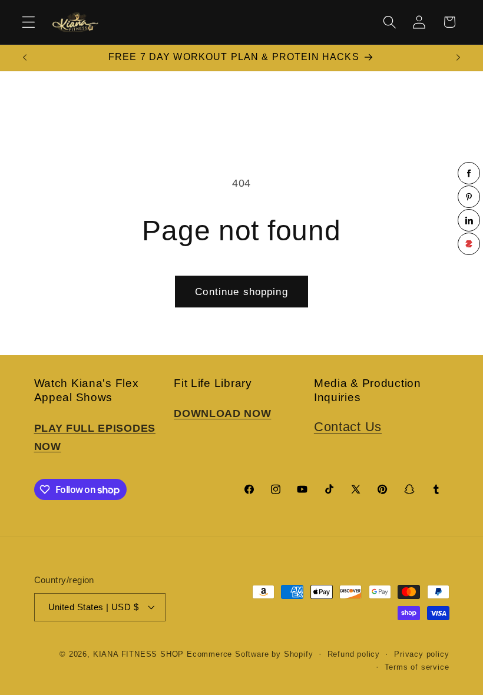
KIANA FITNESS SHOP (138, 654)
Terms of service (417, 667)
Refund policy (353, 654)
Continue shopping (241, 291)
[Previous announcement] (25, 58)
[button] (29, 22)
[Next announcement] (458, 58)
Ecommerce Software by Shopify (250, 654)
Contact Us (348, 426)
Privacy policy (421, 654)
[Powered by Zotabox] (469, 244)
